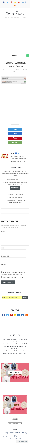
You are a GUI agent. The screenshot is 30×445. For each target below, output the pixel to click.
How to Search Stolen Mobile (15, 351)
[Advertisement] (15, 36)
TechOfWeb (15, 13)
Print (16, 142)
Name (2, 248)
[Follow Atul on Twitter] (18, 153)
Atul (11, 70)
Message (3, 232)
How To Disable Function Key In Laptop (15, 353)
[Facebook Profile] (16, 153)
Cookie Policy (18, 438)
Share (16, 133)
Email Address (5, 256)
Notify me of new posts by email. (12, 277)
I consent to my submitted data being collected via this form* (15, 183)
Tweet (16, 129)
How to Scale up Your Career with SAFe (15, 344)
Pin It (15, 138)
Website (3, 264)
